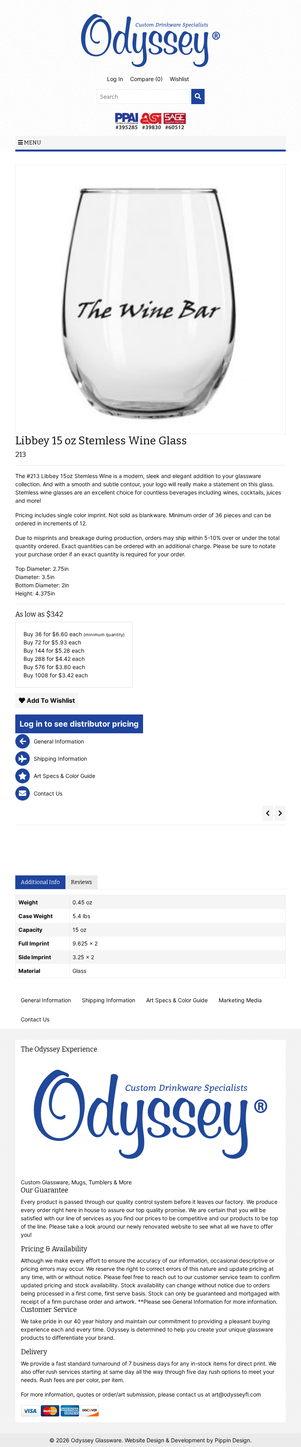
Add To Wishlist (50, 700)
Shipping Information (108, 1000)
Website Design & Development (166, 1440)
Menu (32, 142)
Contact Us (35, 1019)
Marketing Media (240, 1000)
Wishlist (179, 79)
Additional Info (40, 882)
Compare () (146, 79)
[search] (198, 96)
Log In (115, 79)
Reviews (81, 882)
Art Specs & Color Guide (177, 1000)
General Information (46, 1000)
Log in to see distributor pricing (79, 724)
